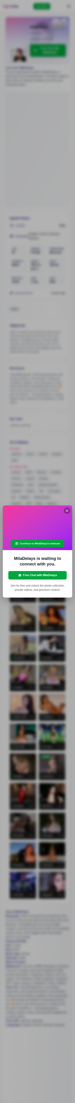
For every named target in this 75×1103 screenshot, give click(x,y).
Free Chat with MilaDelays (40, 575)
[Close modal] (67, 511)
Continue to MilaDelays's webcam (40, 543)
